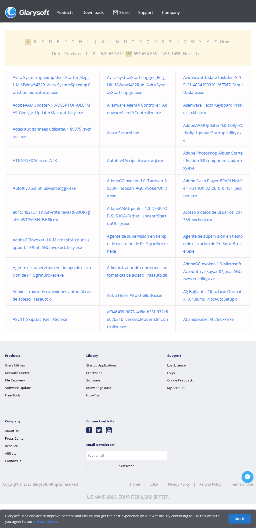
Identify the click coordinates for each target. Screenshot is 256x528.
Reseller (11, 446)
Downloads (93, 12)
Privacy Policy (179, 484)
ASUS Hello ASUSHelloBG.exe (134, 295)
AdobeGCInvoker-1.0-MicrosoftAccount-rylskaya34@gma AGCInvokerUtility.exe (212, 271)
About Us (12, 431)
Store (124, 12)
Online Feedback (180, 380)
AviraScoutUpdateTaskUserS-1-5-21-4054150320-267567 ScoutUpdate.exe (213, 85)
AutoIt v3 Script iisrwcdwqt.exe (135, 160)
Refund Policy (210, 484)
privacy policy (45, 521)
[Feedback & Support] (248, 477)
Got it (239, 518)
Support (145, 12)
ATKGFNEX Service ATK (35, 160)
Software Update (18, 387)
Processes (94, 372)
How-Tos (93, 395)
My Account (175, 387)
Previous (72, 53)
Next (187, 53)
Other (225, 41)
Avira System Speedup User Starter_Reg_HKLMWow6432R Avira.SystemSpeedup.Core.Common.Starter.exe (51, 85)
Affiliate (10, 453)
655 (153, 53)
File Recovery (15, 380)
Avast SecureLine (124, 133)
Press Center (15, 438)
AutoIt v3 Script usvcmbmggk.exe (44, 188)
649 (104, 53)
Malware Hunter (17, 372)
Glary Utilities (15, 365)
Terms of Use (242, 484)
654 (145, 53)
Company (171, 12)
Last (200, 53)
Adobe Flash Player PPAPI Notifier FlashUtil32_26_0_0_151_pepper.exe (212, 188)
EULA (154, 484)
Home (135, 484)
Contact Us (13, 461)
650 (112, 53)
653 (137, 53)
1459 (175, 53)
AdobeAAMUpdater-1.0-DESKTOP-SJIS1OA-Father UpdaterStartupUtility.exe (137, 216)
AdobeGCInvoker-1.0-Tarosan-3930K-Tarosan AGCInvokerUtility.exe (137, 188)
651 (120, 53)
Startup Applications (101, 365)
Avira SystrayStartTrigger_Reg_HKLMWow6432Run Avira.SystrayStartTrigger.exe (136, 85)
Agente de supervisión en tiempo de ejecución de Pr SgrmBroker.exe (137, 243)
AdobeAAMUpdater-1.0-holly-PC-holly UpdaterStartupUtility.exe (213, 133)
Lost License (176, 365)
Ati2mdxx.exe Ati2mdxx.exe (208, 319)
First (56, 53)
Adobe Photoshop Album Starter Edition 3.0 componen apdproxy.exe (213, 160)
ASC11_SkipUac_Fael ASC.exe (40, 319)
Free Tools (13, 395)
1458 (165, 53)
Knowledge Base (99, 387)
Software (93, 380)
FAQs (171, 372)
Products (65, 12)
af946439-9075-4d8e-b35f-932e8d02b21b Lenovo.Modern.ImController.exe (137, 319)
